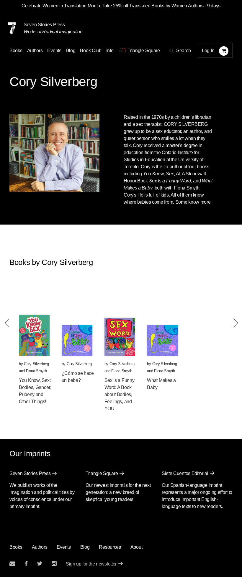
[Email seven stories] (12, 563)
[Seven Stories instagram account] (54, 563)
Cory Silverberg (36, 364)
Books (15, 547)
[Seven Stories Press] (12, 28)
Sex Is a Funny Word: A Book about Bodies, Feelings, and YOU (119, 394)
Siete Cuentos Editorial (185, 473)
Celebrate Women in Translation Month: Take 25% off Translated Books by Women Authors (113, 5)
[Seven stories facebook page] (26, 563)
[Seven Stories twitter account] (39, 563)
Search (183, 50)
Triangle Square (102, 473)
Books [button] (15, 50)
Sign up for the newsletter (91, 563)
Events (54, 50)
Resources (110, 547)
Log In (208, 50)
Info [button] (110, 50)
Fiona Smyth (36, 371)
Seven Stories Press (44, 24)
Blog (71, 50)
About (136, 547)
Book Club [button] (90, 50)
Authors (35, 50)
